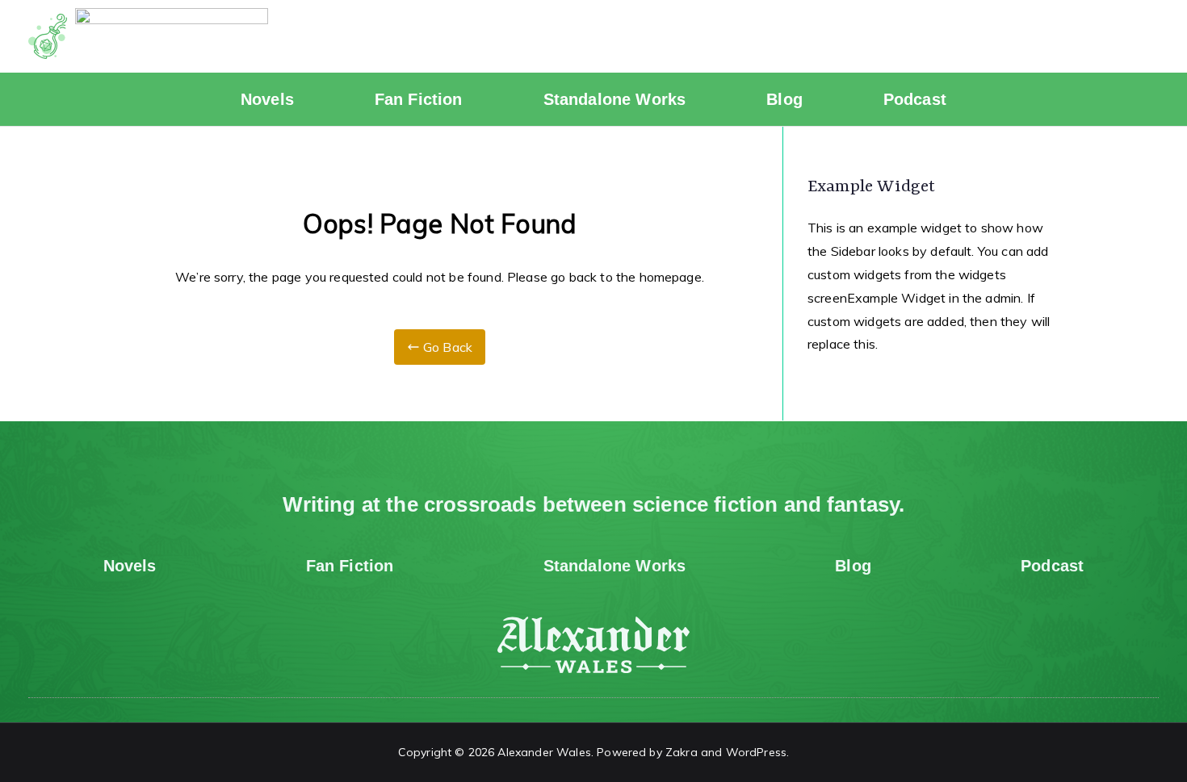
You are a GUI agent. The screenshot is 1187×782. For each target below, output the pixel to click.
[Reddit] (1050, 36)
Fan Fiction (419, 99)
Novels (267, 99)
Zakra (681, 752)
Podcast (914, 99)
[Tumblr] (1004, 36)
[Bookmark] (1138, 36)
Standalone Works (614, 99)
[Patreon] (1094, 36)
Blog (784, 99)
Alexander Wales (543, 752)
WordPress (756, 752)
